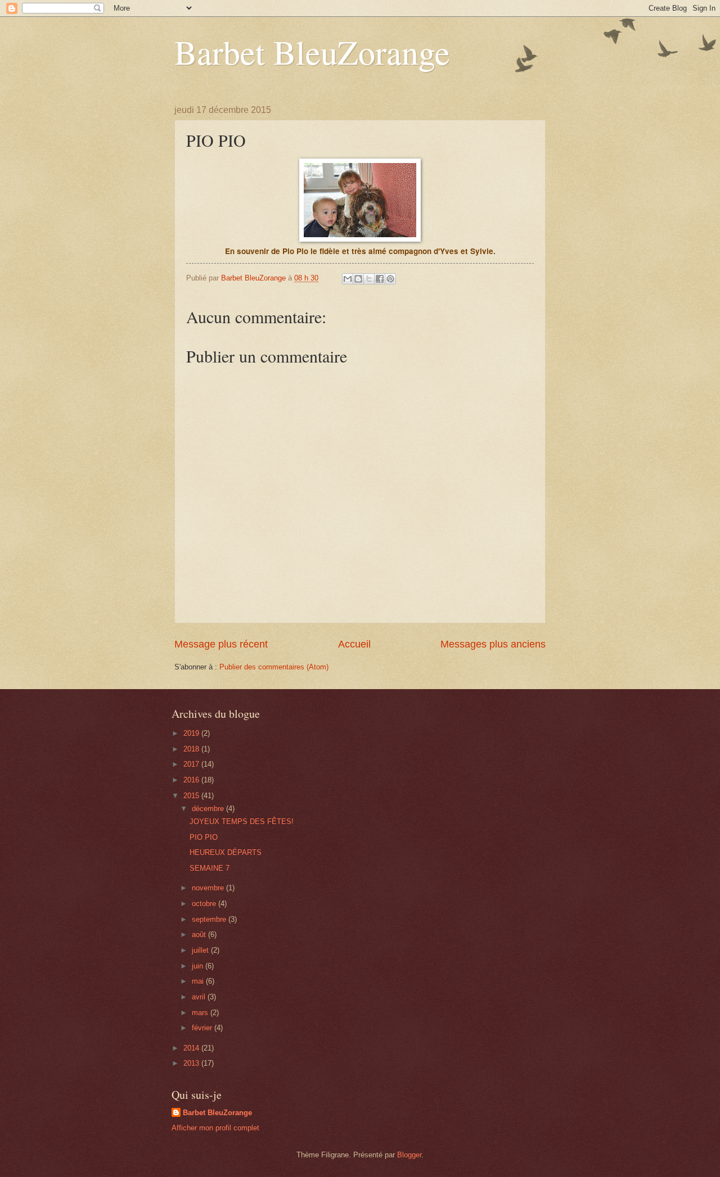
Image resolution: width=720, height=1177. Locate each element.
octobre (205, 903)
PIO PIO (204, 837)
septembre (210, 919)
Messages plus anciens (493, 644)
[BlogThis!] (358, 278)
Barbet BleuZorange (312, 51)
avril (200, 997)
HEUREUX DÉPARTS (226, 852)
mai (199, 981)
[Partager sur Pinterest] (390, 278)
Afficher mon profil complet (215, 1128)
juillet (201, 950)
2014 (192, 1048)
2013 (192, 1063)
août (200, 934)
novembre (209, 888)
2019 (192, 733)
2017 (192, 764)
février (203, 1028)
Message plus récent (221, 644)
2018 (192, 749)
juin (198, 966)
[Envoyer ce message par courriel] (347, 278)
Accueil (354, 644)
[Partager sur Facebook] (379, 278)
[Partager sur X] (369, 278)
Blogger (409, 1155)
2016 (192, 780)
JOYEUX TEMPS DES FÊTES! (242, 821)
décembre (209, 808)
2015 (192, 795)
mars (201, 1012)
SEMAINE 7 (210, 868)
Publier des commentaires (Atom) (273, 667)
